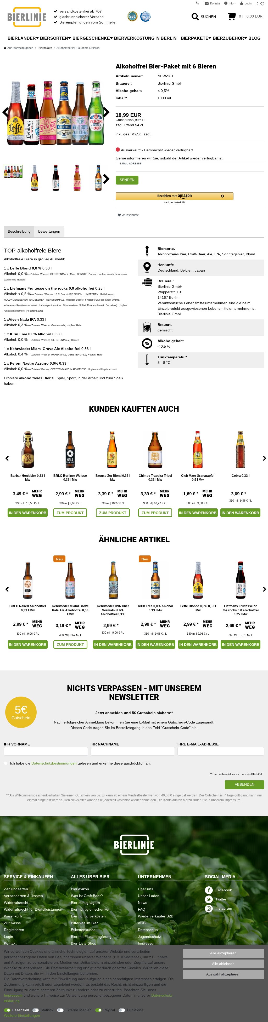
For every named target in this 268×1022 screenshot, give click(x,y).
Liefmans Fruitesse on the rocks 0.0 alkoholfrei (52, 288)
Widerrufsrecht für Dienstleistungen (33, 909)
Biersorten (54, 38)
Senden (127, 180)
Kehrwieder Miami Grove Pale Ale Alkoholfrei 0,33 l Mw (70, 610)
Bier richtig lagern (85, 902)
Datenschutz (148, 930)
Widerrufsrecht (16, 902)
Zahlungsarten (16, 889)
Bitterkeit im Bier (84, 923)
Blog (254, 38)
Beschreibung (19, 231)
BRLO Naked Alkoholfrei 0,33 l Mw (27, 608)
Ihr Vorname (17, 744)
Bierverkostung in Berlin (145, 38)
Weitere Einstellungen (22, 1015)
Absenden (244, 784)
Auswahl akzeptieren (223, 974)
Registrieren (14, 930)
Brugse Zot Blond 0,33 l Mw (113, 478)
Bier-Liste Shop (83, 943)
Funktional (135, 1010)
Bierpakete (194, 38)
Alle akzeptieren (223, 953)
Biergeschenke (91, 38)
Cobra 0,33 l (240, 476)
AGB (142, 923)
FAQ (141, 909)
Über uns (145, 889)
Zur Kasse (12, 923)
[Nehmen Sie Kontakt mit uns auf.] (199, 3)
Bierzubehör (228, 38)
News (142, 902)
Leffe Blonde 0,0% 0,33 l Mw (198, 608)
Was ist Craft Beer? (87, 896)
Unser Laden (148, 896)
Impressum (147, 943)
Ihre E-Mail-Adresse (198, 744)
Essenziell (20, 1010)
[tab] (19, 231)
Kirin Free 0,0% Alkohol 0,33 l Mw (155, 608)
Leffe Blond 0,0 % (25, 268)
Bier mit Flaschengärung (91, 936)
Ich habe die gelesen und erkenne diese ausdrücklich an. (80, 763)
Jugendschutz (149, 936)
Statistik (47, 1010)
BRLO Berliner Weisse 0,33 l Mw (70, 478)
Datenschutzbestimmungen (54, 763)
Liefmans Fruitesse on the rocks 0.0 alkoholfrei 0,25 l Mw (241, 610)
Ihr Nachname (105, 744)
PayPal (109, 1010)
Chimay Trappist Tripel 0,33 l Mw (155, 478)
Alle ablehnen (223, 964)
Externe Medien (78, 1010)
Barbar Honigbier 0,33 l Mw (27, 478)
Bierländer (22, 38)
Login (8, 936)
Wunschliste (130, 215)
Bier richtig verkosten (88, 916)
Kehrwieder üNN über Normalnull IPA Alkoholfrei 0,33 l (113, 610)
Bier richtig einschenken (90, 909)
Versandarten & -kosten (23, 896)
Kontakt (10, 943)
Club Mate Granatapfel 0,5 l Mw (197, 478)
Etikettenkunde (83, 930)
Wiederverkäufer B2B (155, 916)
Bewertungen (49, 231)
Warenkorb (13, 916)
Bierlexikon (80, 889)
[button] (174, 198)
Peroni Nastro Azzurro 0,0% (34, 363)
